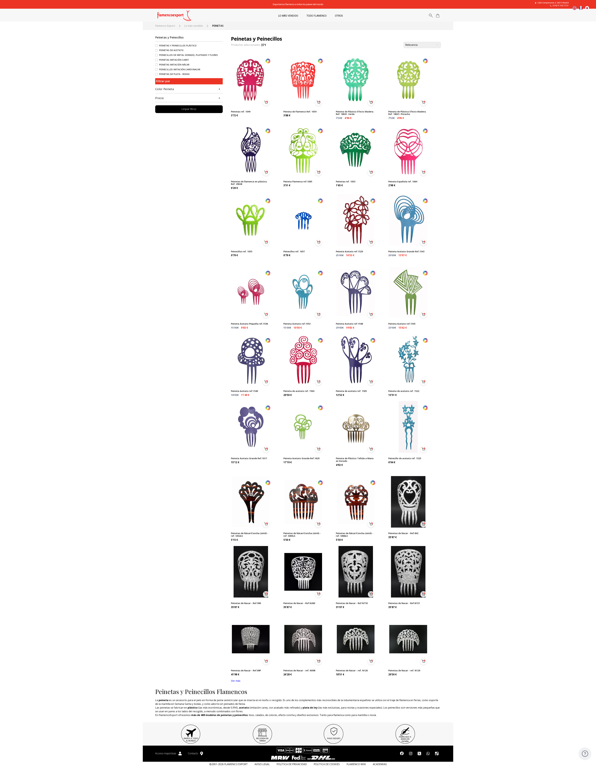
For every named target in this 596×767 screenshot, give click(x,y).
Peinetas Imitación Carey (174, 59)
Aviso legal (262, 764)
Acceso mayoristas (166, 753)
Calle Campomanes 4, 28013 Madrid (553, 3)
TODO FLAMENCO (317, 15)
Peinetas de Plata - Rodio (174, 74)
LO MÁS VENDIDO (288, 15)
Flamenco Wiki (356, 764)
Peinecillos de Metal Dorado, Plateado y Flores (188, 55)
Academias (380, 764)
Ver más (235, 680)
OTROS (339, 15)
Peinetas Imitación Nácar (174, 64)
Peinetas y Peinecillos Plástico (177, 45)
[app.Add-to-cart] (266, 103)
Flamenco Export (165, 25)
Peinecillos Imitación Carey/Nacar (179, 69)
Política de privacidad (292, 764)
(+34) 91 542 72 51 (561, 5)
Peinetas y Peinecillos (169, 37)
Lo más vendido (193, 25)
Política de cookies (327, 764)
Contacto (193, 753)
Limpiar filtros (188, 109)
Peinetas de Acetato (171, 50)
